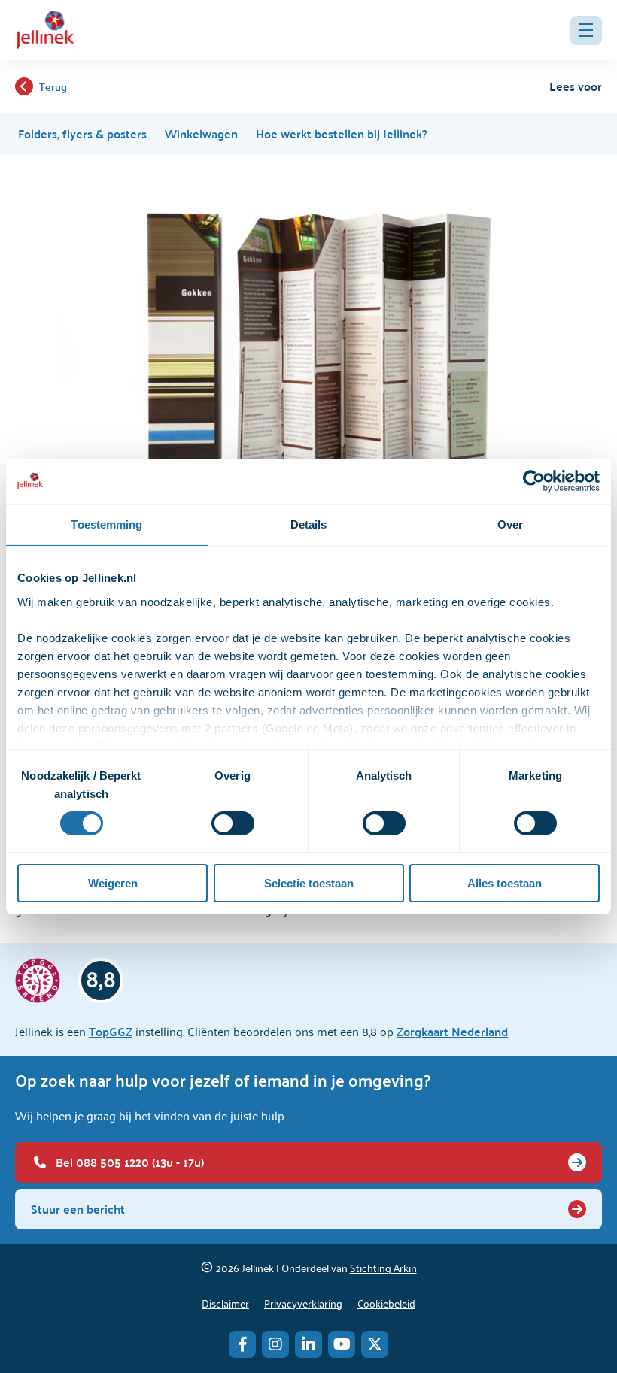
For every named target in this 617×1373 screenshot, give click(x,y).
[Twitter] (374, 1344)
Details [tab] (308, 524)
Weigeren (113, 883)
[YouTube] (341, 1344)
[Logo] (45, 30)
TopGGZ (110, 1031)
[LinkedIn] (308, 1344)
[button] (586, 30)
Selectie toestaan (309, 883)
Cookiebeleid (386, 1302)
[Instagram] (275, 1344)
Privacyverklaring (303, 1302)
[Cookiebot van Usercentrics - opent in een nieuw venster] (534, 481)
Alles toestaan (504, 883)
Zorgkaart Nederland (452, 1031)
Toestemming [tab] (106, 524)
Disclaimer (225, 1302)
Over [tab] (510, 524)
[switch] (232, 823)
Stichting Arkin (383, 1267)
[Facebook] (242, 1344)
